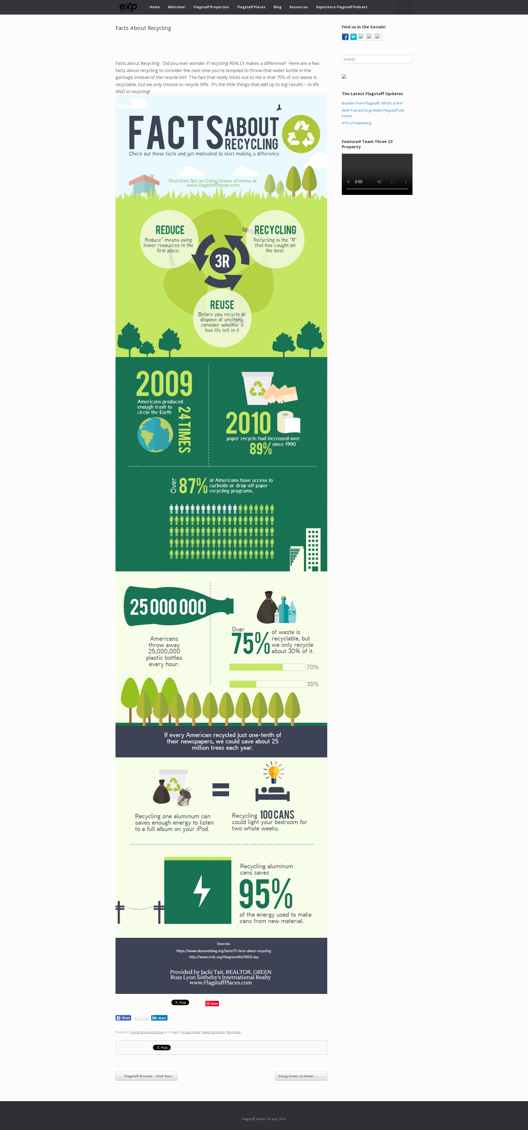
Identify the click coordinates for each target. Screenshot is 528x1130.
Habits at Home (213, 1032)
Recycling (234, 1032)
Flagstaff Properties (211, 7)
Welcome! (176, 7)
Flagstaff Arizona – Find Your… (146, 1076)
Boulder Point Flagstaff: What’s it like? (372, 103)
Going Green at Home (147, 1032)
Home (155, 7)
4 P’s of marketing (356, 122)
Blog (277, 7)
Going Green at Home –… (301, 1076)
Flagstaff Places (251, 7)
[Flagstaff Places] (128, 7)
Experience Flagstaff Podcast (341, 7)
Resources (299, 7)
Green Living (191, 1032)
